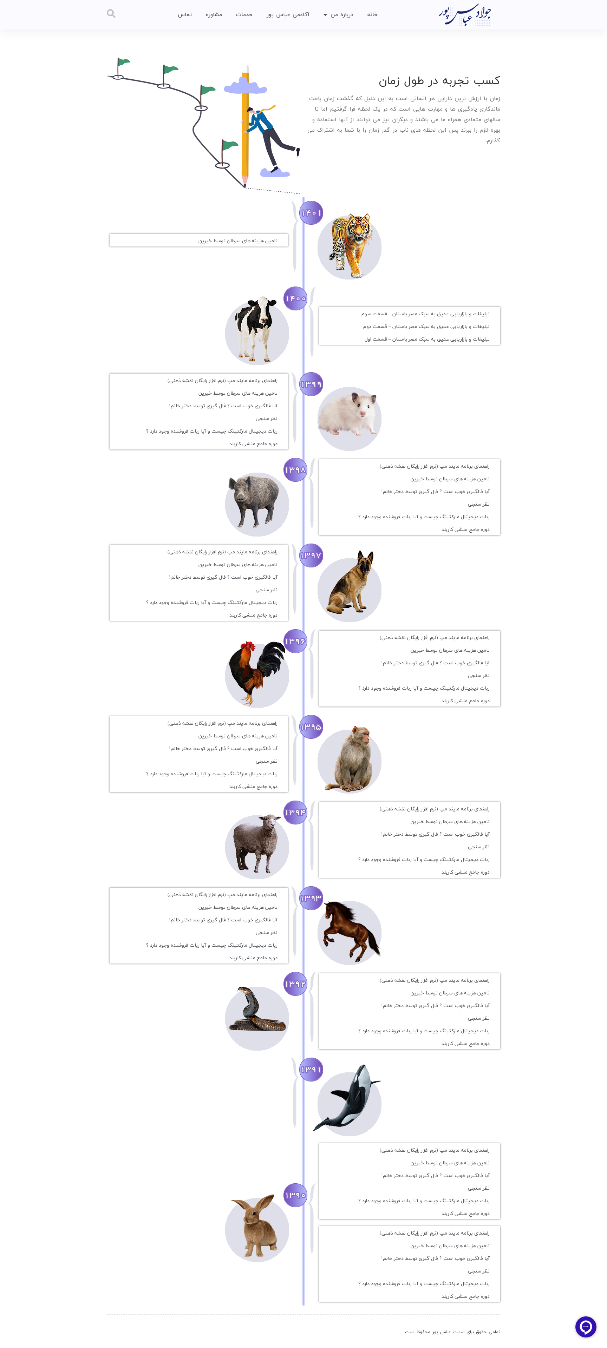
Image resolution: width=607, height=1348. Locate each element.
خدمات (244, 15)
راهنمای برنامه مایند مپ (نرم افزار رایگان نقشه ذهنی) (223, 380)
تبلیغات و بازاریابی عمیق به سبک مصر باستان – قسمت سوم (425, 314)
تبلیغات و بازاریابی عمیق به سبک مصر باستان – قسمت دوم (426, 326)
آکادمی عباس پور (288, 15)
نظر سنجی (267, 418)
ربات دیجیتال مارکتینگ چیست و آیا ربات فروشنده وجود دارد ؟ (212, 431)
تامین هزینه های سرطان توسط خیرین (238, 241)
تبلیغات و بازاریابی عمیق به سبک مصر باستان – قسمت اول (427, 339)
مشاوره (214, 15)
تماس (185, 15)
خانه (372, 15)
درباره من (342, 15)
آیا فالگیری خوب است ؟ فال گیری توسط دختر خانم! (223, 406)
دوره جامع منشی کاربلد (253, 444)
